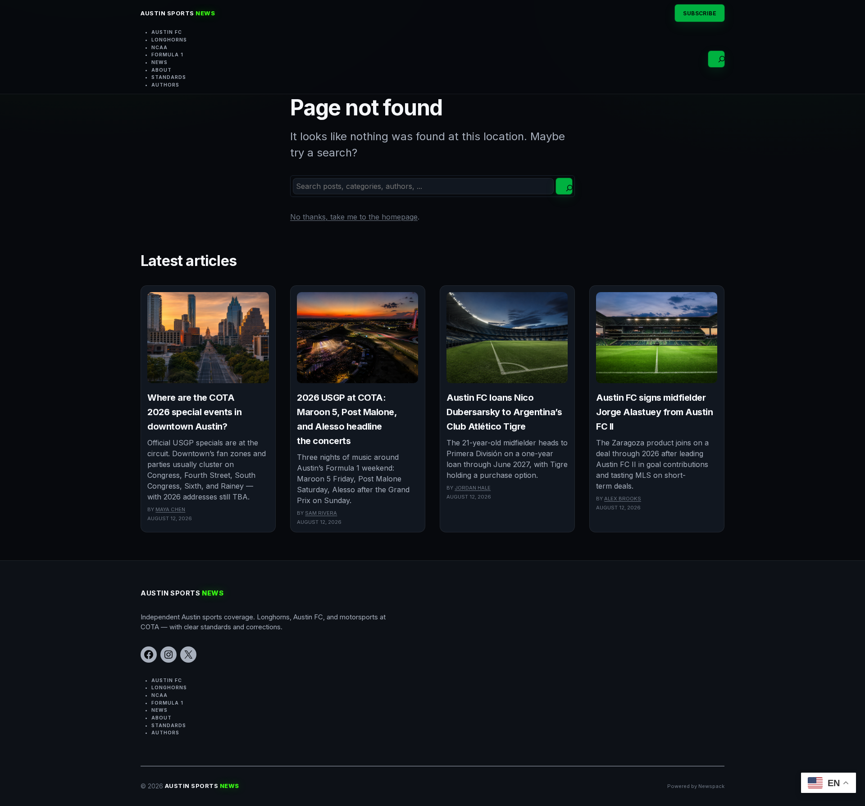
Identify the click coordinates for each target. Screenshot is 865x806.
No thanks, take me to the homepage (354, 216)
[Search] (564, 186)
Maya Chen (170, 509)
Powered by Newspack (695, 786)
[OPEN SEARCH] (716, 59)
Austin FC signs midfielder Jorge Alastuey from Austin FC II (654, 412)
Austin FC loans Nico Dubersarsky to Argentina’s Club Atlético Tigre (504, 412)
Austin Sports (178, 13)
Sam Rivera (321, 513)
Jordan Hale (473, 488)
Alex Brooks (622, 498)
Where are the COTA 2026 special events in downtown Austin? (194, 412)
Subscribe (699, 13)
